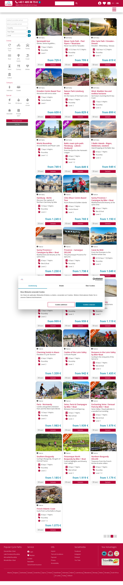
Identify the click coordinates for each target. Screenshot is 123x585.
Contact (29, 558)
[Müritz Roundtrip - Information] (49, 129)
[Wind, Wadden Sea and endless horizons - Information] (103, 77)
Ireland (72, 572)
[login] (99, 4)
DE (113, 3)
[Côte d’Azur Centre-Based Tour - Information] (76, 183)
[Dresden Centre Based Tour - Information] (49, 77)
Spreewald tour (43, 41)
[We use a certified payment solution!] (116, 553)
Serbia (101, 572)
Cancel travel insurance (34, 564)
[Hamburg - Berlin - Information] (49, 183)
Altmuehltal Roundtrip (10, 557)
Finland (50, 572)
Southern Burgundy (45, 456)
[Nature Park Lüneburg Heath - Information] (76, 77)
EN (117, 3)
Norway (95, 572)
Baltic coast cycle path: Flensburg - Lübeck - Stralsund (74, 145)
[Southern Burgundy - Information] (49, 442)
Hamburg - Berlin (44, 198)
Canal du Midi (97, 250)
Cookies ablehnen (61, 304)
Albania (9, 572)
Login (31, 552)
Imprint (53, 551)
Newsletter (30, 561)
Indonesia (65, 572)
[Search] (76, 3)
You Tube (77, 560)
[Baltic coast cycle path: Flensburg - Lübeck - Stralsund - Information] (76, 129)
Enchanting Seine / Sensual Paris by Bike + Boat (103, 405)
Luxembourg (79, 572)
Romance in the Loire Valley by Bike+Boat (103, 353)
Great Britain (57, 572)
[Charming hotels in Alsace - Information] (49, 338)
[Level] (29, 35)
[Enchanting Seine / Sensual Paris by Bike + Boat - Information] (103, 390)
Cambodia (23, 572)
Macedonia (87, 572)
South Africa (115, 572)
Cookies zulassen (89, 304)
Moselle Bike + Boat (10, 560)
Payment (53, 557)
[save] (104, 4)
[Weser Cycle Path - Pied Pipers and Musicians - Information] (76, 27)
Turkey (64, 575)
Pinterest (77, 557)
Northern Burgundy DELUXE (100, 457)
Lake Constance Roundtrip (12, 554)
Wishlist (32, 555)
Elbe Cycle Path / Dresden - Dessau (103, 42)
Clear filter (17, 124)
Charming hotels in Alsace (48, 352)
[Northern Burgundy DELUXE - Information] (103, 442)
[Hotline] (39, 2)
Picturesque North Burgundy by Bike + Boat (75, 457)
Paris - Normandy (44, 404)
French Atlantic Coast (46, 509)
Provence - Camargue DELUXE (73, 251)
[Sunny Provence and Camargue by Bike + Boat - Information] (103, 183)
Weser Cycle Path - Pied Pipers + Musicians (74, 42)
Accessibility (55, 563)
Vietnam (69, 575)
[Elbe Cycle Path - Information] (103, 27)
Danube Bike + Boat (9, 551)
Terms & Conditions (57, 554)
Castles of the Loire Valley (75, 352)
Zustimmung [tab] (32, 285)
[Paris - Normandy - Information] (49, 390)
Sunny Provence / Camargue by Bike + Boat (102, 199)
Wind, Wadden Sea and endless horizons (101, 92)
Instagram (78, 554)
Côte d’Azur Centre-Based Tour (75, 199)
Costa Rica (37, 572)
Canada (30, 572)
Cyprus (44, 572)
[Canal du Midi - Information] (103, 236)
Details (53, 65)
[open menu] (114, 9)
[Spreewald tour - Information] (49, 27)
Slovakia (107, 572)
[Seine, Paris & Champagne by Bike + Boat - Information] (76, 390)
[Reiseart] (29, 31)
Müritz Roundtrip (44, 143)
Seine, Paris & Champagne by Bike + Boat (75, 405)
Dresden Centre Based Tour (49, 91)
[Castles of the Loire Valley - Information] (76, 338)
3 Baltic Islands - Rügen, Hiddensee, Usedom (101, 144)
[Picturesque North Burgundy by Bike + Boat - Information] (76, 442)
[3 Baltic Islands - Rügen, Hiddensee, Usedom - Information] (103, 129)
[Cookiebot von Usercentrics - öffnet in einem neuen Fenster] (94, 279)
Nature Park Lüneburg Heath (74, 92)
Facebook (78, 551)
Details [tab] (61, 285)
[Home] (8, 3)
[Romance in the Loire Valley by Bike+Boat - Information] (103, 338)
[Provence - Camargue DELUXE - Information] (76, 236)
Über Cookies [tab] (90, 285)
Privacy (53, 560)
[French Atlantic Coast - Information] (49, 494)
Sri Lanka (57, 575)
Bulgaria (15, 572)
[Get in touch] (109, 4)
